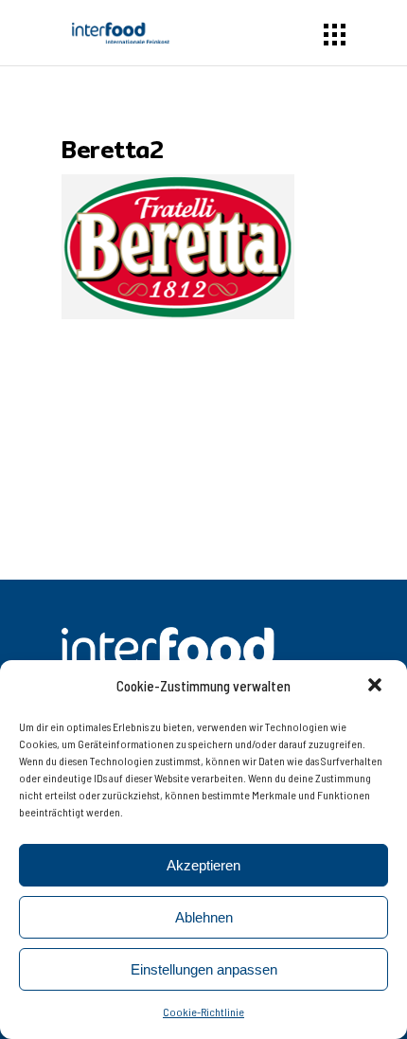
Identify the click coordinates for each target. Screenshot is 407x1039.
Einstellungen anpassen (204, 969)
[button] (376, 686)
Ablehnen (204, 917)
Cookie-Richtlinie (203, 1011)
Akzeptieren (203, 865)
